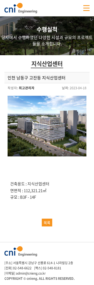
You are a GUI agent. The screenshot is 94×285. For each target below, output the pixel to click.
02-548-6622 (22, 268)
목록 (47, 222)
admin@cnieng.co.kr (31, 273)
